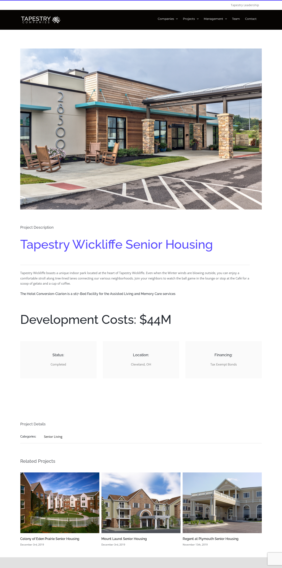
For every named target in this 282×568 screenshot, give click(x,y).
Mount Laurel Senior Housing (43, 539)
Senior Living (53, 436)
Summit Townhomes (199, 539)
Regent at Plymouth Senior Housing (129, 539)
